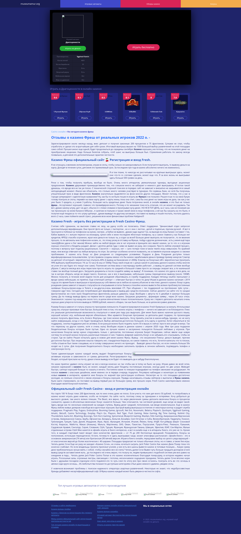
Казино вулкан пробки (61, 509)
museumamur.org (30, 3)
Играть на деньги (72, 48)
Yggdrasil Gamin (83, 56)
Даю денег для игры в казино (110, 521)
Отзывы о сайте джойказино (63, 505)
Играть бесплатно (143, 47)
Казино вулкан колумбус (107, 511)
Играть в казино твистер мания (111, 525)
